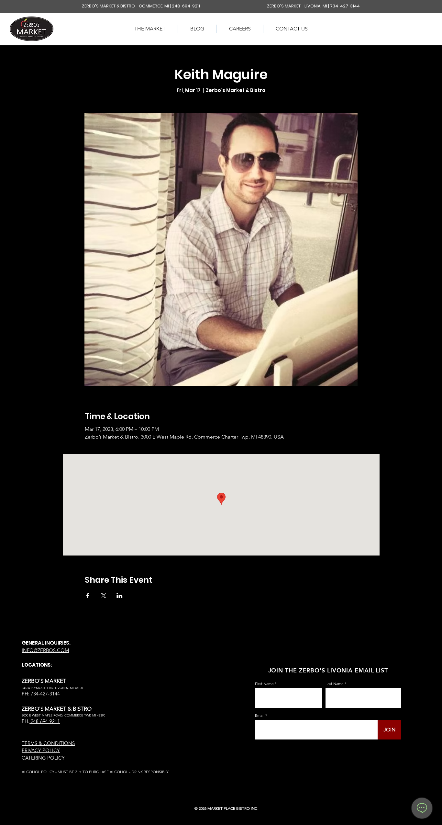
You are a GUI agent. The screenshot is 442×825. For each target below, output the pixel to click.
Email (259, 715)
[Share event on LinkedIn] (119, 595)
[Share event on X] (104, 595)
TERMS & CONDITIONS (48, 743)
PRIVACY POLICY (41, 750)
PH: (25, 721)
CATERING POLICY (43, 758)
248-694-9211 (186, 6)
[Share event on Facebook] (88, 595)
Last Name (335, 684)
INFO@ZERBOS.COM (45, 650)
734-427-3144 (345, 6)
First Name (264, 684)
